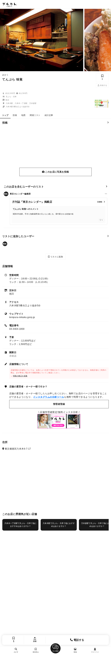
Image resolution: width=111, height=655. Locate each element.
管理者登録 (59, 404)
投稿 (15, 115)
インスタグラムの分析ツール (48, 397)
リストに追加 (56, 257)
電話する (78, 640)
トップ (5, 115)
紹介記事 (49, 115)
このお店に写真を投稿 (57, 172)
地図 (23, 115)
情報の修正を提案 (20, 376)
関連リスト (35, 115)
